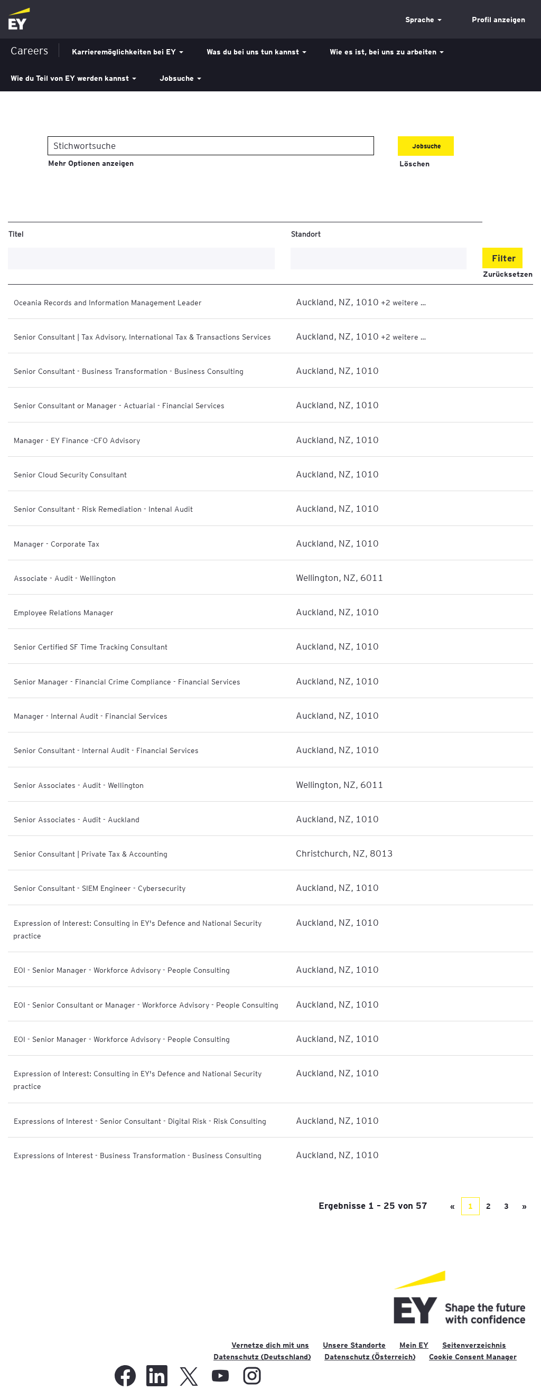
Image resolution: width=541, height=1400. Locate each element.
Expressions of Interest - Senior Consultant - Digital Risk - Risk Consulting (140, 1120)
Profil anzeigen (498, 19)
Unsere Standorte (354, 1345)
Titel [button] (16, 233)
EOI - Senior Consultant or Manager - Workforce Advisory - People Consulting (146, 1004)
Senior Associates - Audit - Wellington (79, 785)
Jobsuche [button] (178, 78)
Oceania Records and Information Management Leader (108, 302)
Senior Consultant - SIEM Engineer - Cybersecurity (99, 887)
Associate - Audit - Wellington (65, 577)
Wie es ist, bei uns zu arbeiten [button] (384, 52)
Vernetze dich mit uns (270, 1345)
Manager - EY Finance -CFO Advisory (77, 440)
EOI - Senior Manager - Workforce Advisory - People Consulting (122, 969)
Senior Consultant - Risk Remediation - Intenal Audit (103, 508)
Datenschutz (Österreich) (369, 1356)
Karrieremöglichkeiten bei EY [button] (125, 52)
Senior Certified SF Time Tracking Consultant (90, 646)
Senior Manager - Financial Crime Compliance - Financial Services (127, 681)
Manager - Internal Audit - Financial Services (90, 715)
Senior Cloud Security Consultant (70, 474)
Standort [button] (306, 233)
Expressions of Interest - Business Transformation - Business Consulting (138, 1155)
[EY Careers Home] (19, 19)
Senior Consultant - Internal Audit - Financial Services (106, 750)
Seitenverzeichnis (474, 1345)
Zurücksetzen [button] (508, 274)
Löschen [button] (414, 163)
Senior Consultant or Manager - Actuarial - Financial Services (119, 405)
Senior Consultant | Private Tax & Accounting (90, 853)
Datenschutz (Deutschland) (262, 1356)
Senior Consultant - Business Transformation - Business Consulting (129, 370)
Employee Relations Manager (64, 612)
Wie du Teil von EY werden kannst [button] (71, 78)
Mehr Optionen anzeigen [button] (91, 163)
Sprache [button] (420, 19)
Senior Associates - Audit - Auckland (76, 819)
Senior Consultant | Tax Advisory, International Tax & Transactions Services (142, 336)
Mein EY (413, 1345)
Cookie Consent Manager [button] (473, 1356)
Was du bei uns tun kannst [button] (254, 52)
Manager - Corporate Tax (56, 543)
